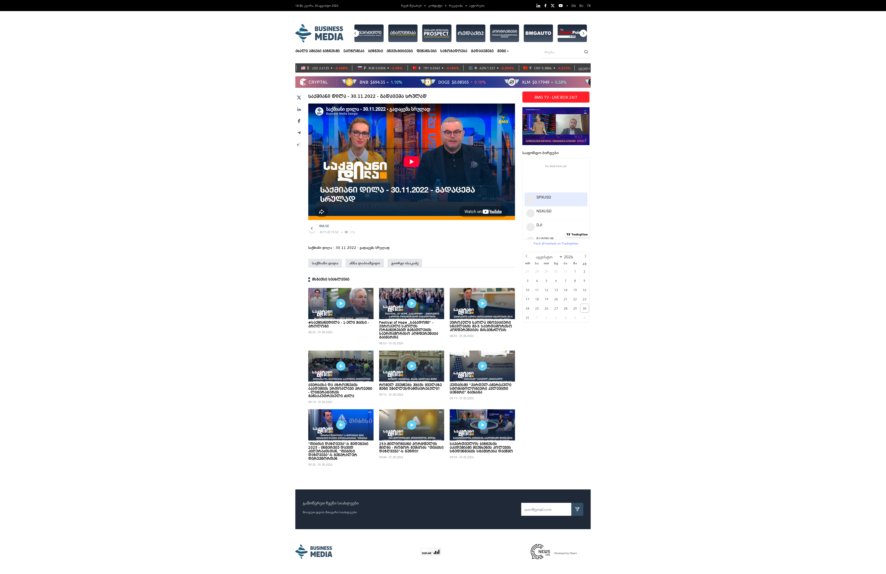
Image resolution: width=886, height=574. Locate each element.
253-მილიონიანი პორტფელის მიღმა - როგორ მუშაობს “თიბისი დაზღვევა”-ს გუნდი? (411, 447)
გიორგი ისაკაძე (405, 263)
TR (589, 5)
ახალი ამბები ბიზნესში (317, 51)
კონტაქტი (435, 5)
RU (581, 5)
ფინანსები (426, 51)
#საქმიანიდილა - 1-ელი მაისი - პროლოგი (338, 324)
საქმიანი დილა (325, 263)
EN (574, 5)
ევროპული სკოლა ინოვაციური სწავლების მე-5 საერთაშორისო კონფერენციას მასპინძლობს (481, 326)
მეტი (501, 51)
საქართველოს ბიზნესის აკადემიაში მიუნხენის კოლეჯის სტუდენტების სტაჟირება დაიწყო (481, 447)
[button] (355, 33)
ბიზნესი (375, 51)
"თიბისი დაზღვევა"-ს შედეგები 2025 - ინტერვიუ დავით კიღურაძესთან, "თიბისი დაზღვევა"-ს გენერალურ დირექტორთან (338, 451)
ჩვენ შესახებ (411, 5)
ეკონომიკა (353, 51)
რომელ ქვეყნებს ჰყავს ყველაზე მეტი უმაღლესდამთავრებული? (410, 387)
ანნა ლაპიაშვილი (364, 263)
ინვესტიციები (400, 51)
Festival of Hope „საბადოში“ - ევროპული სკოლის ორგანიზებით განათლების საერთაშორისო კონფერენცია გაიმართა (408, 330)
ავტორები (477, 5)
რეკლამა (456, 5)
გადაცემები (482, 51)
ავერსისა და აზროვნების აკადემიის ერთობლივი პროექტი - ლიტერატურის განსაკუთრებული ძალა (340, 390)
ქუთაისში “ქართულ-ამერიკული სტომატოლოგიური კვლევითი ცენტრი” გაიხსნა (480, 388)
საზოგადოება (453, 51)
